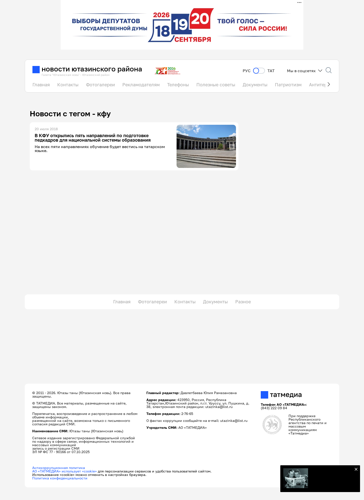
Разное (243, 301)
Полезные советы (215, 84)
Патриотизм (288, 84)
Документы (255, 84)
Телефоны (178, 84)
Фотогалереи (100, 84)
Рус (247, 70)
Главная (41, 84)
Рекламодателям (141, 84)
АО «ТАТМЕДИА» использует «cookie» (64, 471)
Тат (271, 70)
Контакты (67, 84)
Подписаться (331, 479)
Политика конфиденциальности (59, 478)
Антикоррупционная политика (58, 468)
